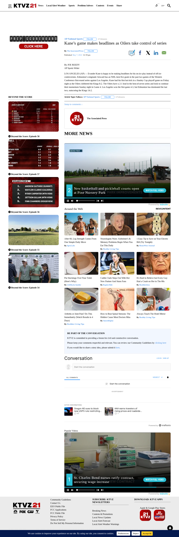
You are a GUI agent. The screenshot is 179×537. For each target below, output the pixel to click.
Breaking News (99, 511)
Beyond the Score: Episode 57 (25, 174)
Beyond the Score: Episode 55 (25, 250)
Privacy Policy (56, 516)
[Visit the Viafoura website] (165, 425)
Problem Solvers (85, 5)
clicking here (160, 343)
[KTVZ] (25, 5)
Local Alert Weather (56, 5)
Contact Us (55, 503)
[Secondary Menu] (12, 5)
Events (110, 5)
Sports (72, 5)
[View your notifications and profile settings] (168, 377)
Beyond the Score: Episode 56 (25, 212)
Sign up (166, 358)
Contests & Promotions (102, 514)
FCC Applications (58, 510)
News (40, 5)
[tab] (72, 377)
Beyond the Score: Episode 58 (25, 136)
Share (119, 5)
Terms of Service (57, 520)
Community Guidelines (60, 499)
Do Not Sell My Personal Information (67, 523)
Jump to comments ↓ (73, 104)
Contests (100, 5)
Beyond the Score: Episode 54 (25, 287)
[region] (117, 391)
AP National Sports (91, 97)
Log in (159, 358)
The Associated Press (75, 51)
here (118, 347)
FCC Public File (57, 513)
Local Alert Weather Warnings (105, 524)
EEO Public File (57, 506)
